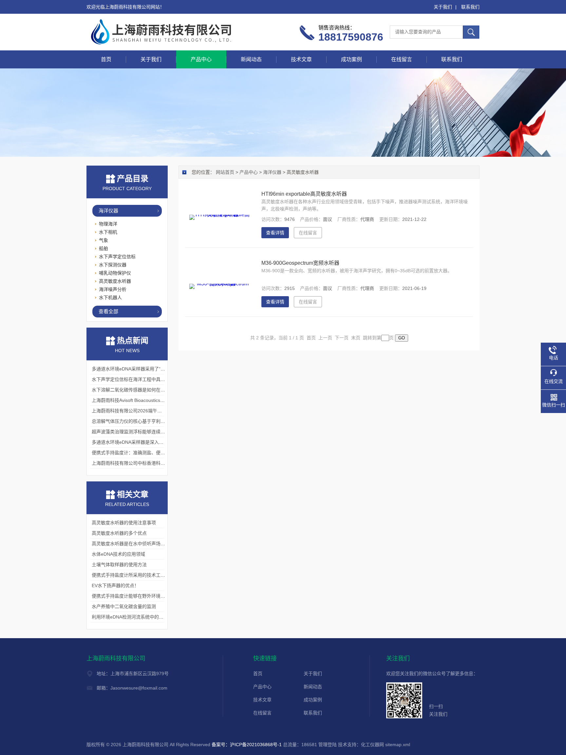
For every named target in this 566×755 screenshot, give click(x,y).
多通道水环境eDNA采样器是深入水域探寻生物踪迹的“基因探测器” (159, 442)
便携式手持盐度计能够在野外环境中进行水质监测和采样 (149, 596)
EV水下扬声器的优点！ (115, 585)
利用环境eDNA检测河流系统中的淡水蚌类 (134, 617)
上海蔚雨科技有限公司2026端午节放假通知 (136, 410)
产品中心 (201, 59)
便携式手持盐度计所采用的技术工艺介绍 (133, 575)
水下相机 (108, 232)
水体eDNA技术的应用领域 (118, 554)
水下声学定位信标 (117, 256)
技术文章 (301, 59)
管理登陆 (327, 744)
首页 (106, 59)
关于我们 (443, 6)
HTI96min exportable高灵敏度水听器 (304, 194)
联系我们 (470, 6)
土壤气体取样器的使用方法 (119, 564)
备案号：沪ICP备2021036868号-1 (247, 744)
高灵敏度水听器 (115, 281)
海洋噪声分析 (112, 289)
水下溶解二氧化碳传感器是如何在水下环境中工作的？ (147, 389)
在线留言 (401, 59)
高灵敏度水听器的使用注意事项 (124, 522)
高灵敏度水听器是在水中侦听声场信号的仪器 (137, 543)
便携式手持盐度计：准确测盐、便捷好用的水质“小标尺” (148, 452)
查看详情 (275, 232)
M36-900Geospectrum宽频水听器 (300, 263)
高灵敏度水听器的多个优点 (119, 533)
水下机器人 (110, 297)
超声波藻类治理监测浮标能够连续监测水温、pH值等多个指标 (154, 431)
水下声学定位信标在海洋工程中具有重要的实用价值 (144, 379)
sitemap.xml (397, 744)
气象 (103, 240)
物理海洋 (108, 223)
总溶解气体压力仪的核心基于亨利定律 (131, 421)
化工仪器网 (372, 744)
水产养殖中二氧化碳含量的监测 (124, 606)
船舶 (103, 248)
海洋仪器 (108, 210)
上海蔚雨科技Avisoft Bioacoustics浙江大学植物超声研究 (149, 400)
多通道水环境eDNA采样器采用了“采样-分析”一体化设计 (148, 368)
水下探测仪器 (112, 264)
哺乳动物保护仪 (115, 273)
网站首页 (225, 172)
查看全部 (108, 311)
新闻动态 (251, 59)
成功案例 (351, 59)
